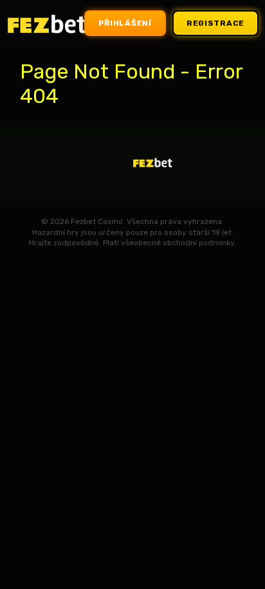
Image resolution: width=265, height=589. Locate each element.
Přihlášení (125, 23)
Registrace (215, 23)
